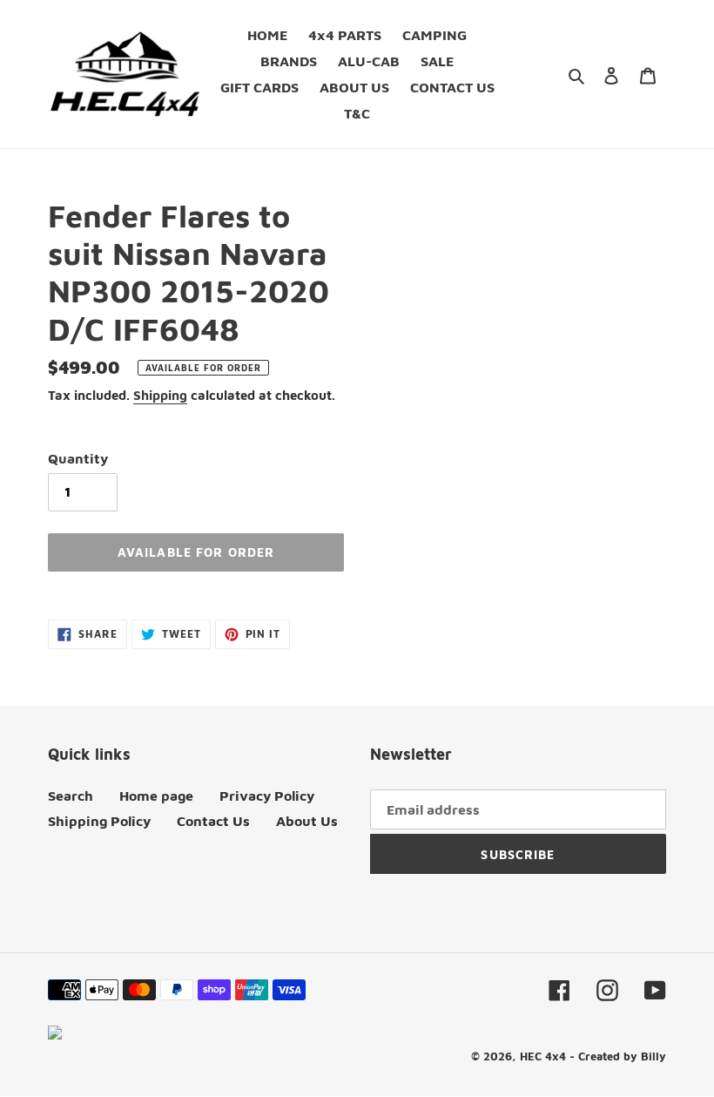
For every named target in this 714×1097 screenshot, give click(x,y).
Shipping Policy (99, 821)
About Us (307, 821)
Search (70, 795)
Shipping (160, 395)
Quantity (78, 458)
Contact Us (213, 821)
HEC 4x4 (543, 1056)
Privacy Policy (266, 795)
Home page (156, 795)
